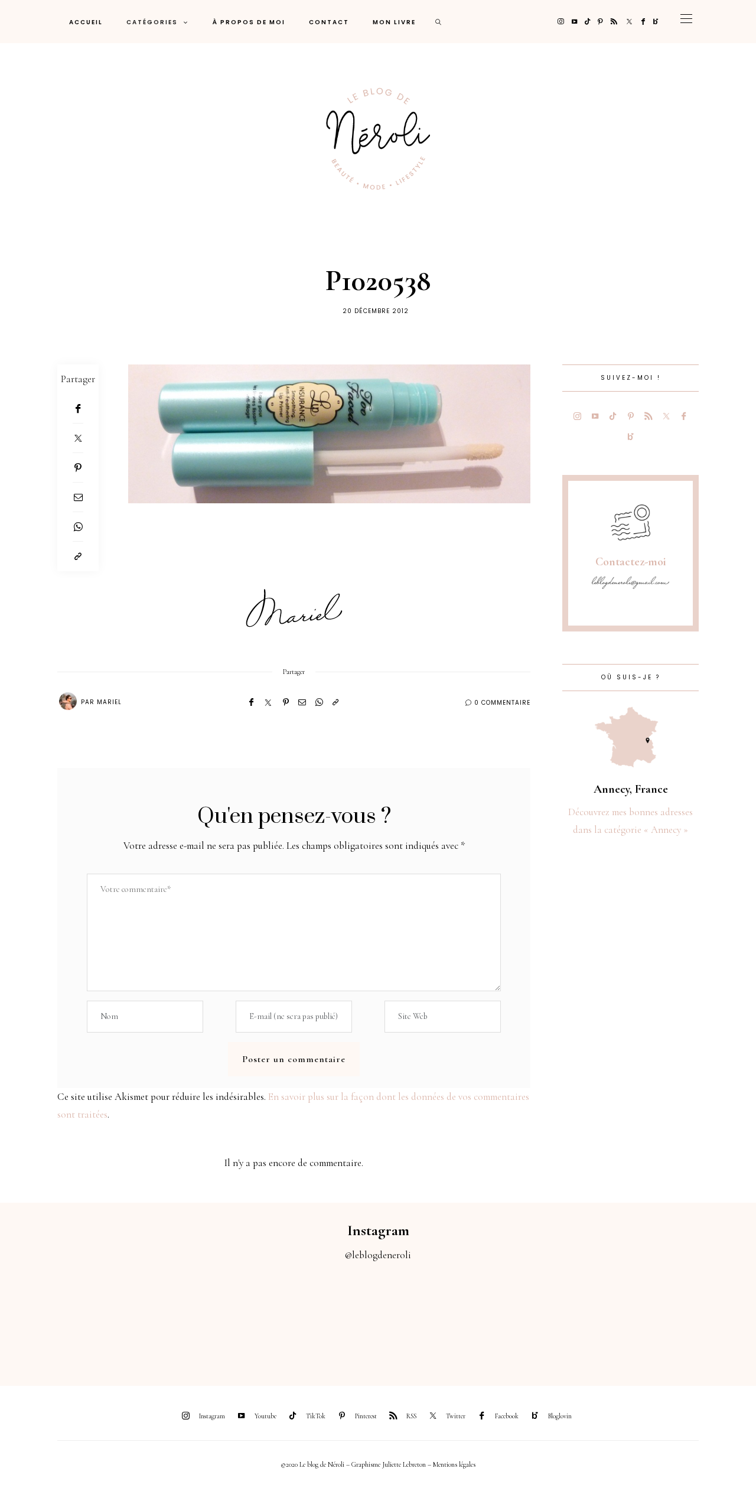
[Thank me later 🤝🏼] (709, 1316)
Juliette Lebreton (404, 1464)
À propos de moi (249, 22)
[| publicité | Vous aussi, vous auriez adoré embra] (519, 1316)
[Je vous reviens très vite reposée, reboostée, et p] (331, 1316)
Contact (329, 22)
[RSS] (614, 21)
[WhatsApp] (78, 527)
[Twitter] (629, 21)
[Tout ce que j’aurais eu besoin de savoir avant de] (614, 1316)
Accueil (86, 22)
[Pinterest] (600, 21)
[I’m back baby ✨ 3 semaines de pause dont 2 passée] (236, 1316)
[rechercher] (439, 21)
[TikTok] (587, 21)
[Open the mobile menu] (686, 21)
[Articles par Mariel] (68, 701)
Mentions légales (454, 1464)
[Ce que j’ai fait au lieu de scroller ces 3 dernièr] (47, 1316)
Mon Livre (394, 22)
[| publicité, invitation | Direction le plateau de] (141, 1316)
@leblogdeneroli (378, 1255)
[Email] (78, 497)
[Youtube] (574, 21)
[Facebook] (643, 21)
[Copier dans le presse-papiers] (78, 556)
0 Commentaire (502, 702)
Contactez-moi (630, 562)
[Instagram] (561, 21)
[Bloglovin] (656, 21)
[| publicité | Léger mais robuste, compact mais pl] (425, 1316)
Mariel (109, 702)
